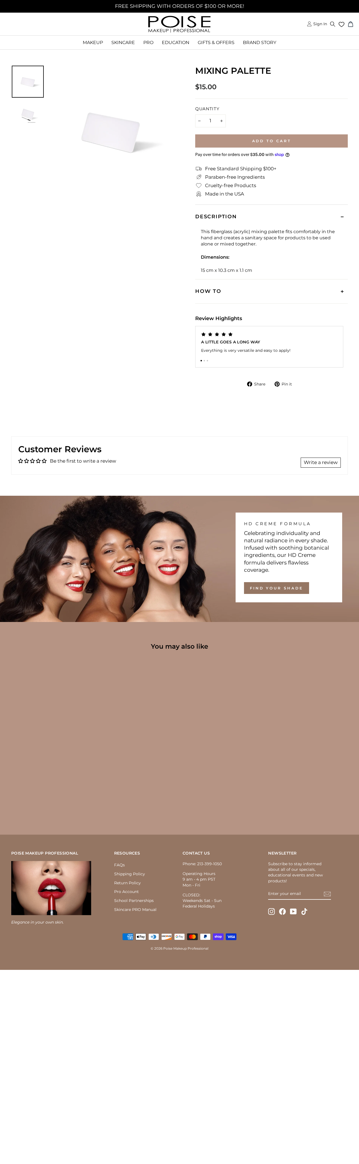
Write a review (321, 462)
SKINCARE (123, 42)
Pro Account (126, 891)
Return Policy (127, 882)
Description (216, 216)
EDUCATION (175, 42)
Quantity (207, 108)
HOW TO (208, 291)
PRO (148, 42)
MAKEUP (93, 42)
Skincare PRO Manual (135, 909)
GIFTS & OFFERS (216, 42)
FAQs (119, 864)
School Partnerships (134, 900)
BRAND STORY (259, 42)
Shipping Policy (129, 873)
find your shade (276, 588)
